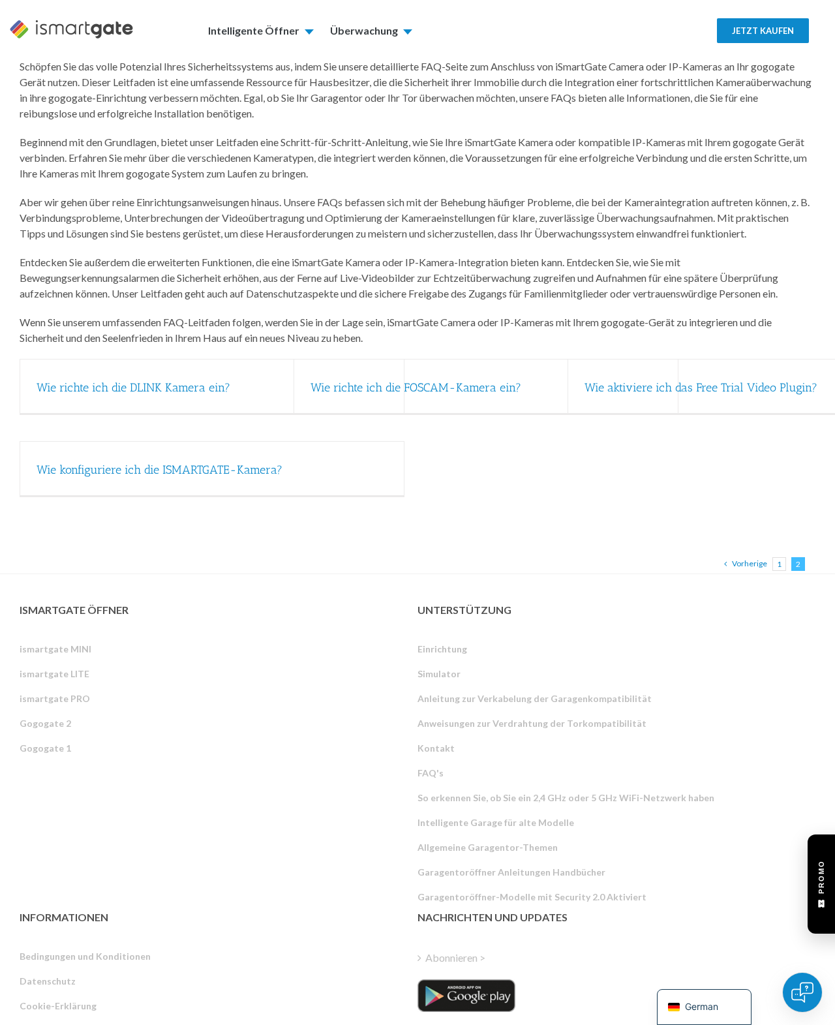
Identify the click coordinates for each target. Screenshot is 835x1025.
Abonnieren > (455, 957)
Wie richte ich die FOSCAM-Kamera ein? (416, 387)
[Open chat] (802, 992)
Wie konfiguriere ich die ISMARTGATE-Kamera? (159, 470)
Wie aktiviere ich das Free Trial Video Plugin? (700, 387)
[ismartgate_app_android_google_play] (466, 995)
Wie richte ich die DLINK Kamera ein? (133, 387)
